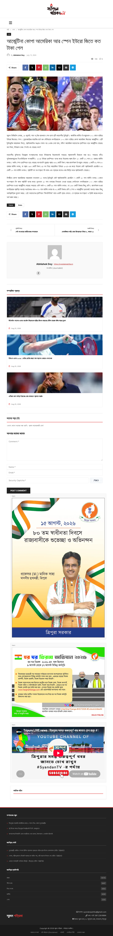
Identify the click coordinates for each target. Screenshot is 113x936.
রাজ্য (56, 878)
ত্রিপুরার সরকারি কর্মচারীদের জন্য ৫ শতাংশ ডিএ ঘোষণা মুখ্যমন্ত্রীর (27, 823)
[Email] (59, 68)
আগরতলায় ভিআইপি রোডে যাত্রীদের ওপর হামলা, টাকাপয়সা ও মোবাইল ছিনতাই (31, 834)
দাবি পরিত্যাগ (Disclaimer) (49, 932)
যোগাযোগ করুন (81, 932)
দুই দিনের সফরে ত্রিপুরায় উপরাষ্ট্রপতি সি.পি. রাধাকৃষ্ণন (24, 828)
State (20, 205)
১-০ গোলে (93, 181)
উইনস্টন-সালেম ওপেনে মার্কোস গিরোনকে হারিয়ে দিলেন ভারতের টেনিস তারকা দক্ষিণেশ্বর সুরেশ (37, 320)
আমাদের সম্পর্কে (34, 932)
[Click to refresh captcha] (96, 480)
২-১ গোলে (94, 135)
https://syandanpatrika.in (63, 264)
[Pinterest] (39, 68)
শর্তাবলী (62, 932)
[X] (32, 68)
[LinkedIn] (52, 68)
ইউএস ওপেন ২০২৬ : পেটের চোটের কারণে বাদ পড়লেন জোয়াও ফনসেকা (30, 358)
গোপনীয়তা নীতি (70, 932)
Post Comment (18, 490)
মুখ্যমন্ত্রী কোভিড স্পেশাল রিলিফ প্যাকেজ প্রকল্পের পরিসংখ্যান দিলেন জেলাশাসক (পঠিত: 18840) (36, 850)
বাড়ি (8, 29)
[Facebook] (25, 68)
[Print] (66, 68)
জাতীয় (56, 894)
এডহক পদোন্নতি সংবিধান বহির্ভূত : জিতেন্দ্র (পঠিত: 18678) (26, 861)
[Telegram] (73, 68)
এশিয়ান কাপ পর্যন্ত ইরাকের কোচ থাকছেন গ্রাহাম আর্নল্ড (26, 396)
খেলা (13, 29)
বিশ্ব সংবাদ (56, 888)
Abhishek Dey (18, 55)
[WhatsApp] (46, 68)
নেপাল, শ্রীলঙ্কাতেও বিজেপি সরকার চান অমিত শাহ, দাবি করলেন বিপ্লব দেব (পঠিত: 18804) (35, 856)
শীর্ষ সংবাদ (56, 883)
